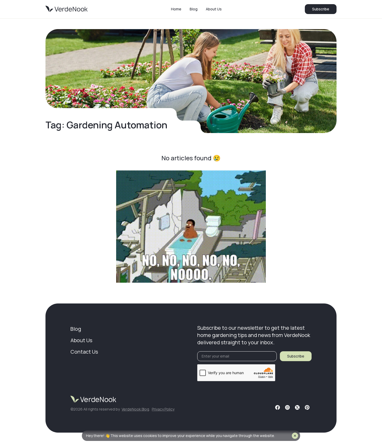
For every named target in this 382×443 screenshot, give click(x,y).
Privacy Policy (163, 409)
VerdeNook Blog (135, 409)
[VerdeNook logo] (66, 9)
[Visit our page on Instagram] (287, 407)
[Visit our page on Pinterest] (307, 407)
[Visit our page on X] (297, 407)
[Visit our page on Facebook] (277, 407)
